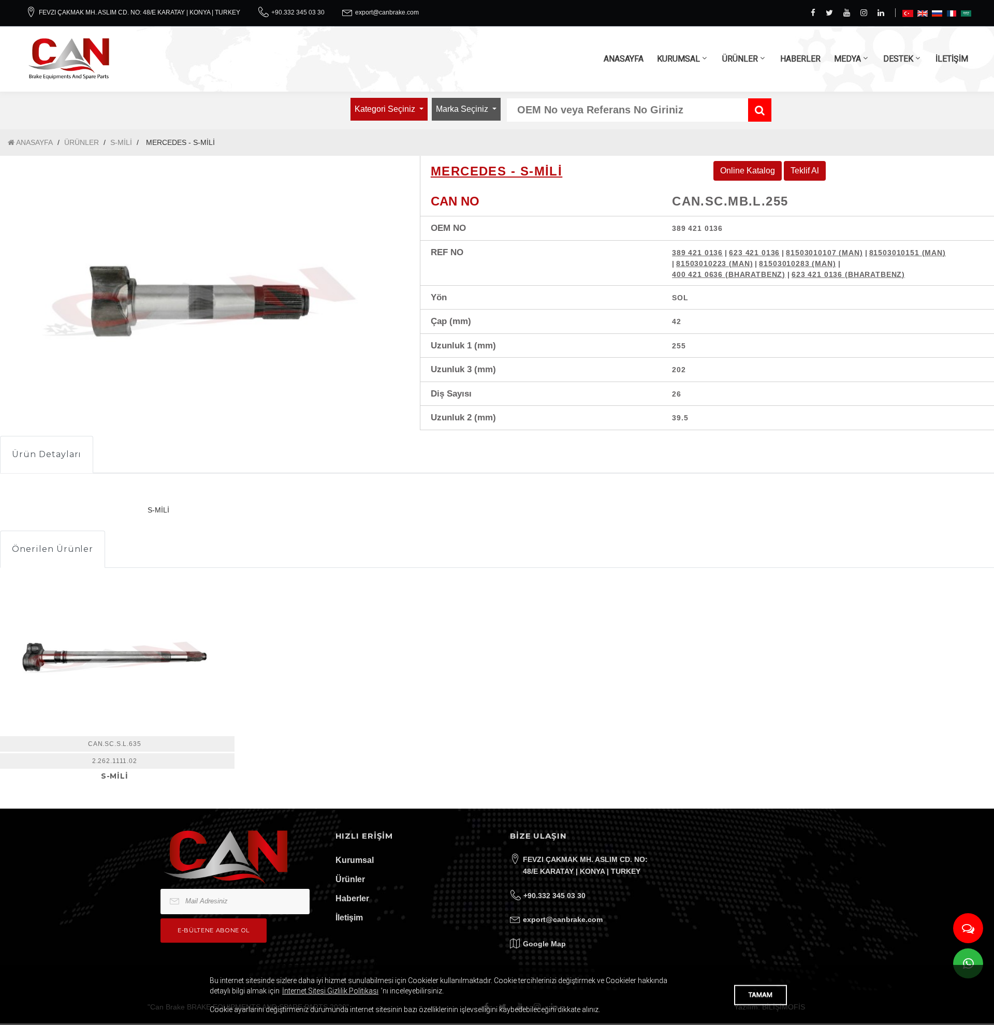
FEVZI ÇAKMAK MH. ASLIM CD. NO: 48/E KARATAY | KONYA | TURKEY (139, 12)
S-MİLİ (121, 142)
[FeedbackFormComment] (968, 928)
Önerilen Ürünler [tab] (52, 549)
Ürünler (350, 879)
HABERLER (800, 59)
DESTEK (898, 59)
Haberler (352, 898)
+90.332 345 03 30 (298, 12)
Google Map (544, 944)
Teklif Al (805, 170)
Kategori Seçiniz (386, 109)
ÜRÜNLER (740, 59)
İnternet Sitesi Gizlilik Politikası (330, 991)
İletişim (349, 917)
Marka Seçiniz (463, 109)
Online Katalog (747, 170)
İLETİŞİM (951, 59)
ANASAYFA (624, 59)
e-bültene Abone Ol (214, 930)
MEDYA (847, 59)
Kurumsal (354, 860)
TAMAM (760, 995)
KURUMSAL (678, 59)
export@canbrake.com (387, 12)
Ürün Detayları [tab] (46, 454)
